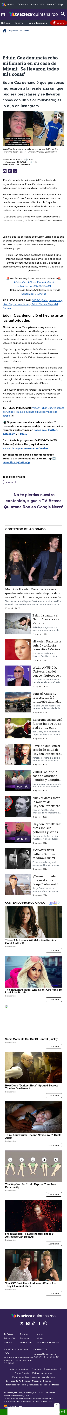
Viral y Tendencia (38, 23)
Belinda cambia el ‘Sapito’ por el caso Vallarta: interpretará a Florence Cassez (46, 623)
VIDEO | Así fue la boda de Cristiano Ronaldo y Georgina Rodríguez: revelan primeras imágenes (47, 780)
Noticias (5, 23)
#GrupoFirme (35, 282)
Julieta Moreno (22, 164)
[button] (57, 1405)
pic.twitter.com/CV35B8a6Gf (33, 286)
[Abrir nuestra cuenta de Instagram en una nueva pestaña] (28, 1323)
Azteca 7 (51, 4)
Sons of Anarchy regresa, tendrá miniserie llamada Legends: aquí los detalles (46, 701)
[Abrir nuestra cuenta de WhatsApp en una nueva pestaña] (45, 1323)
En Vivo (60, 23)
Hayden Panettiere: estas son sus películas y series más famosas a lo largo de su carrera (46, 832)
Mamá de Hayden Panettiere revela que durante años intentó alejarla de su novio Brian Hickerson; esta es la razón (33, 593)
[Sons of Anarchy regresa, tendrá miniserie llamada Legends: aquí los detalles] (18, 703)
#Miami (49, 282)
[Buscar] (63, 14)
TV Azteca (23, 4)
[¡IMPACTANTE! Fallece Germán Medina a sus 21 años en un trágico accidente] (18, 859)
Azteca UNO (37, 4)
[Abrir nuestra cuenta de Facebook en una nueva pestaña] (39, 1323)
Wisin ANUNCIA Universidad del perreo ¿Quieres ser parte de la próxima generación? (46, 675)
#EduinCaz (20, 282)
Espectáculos (15, 31)
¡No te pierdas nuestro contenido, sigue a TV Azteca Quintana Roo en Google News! (33, 500)
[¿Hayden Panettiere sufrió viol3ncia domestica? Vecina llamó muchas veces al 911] (18, 651)
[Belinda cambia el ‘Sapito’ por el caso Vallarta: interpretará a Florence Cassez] (18, 624)
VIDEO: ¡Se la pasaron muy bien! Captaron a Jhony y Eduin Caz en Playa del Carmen (32, 304)
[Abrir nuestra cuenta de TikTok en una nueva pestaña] (33, 1323)
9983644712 (39, 1357)
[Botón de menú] (3, 14)
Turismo (19, 23)
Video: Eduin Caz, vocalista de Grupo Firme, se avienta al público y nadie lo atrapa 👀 (33, 411)
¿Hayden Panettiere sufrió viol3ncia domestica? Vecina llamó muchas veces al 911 (47, 649)
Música (9, 482)
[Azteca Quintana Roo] (33, 14)
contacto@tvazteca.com (45, 1354)
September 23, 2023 (33, 293)
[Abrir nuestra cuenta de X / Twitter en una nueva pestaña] (22, 1323)
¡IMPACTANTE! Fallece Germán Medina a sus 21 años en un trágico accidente (46, 858)
